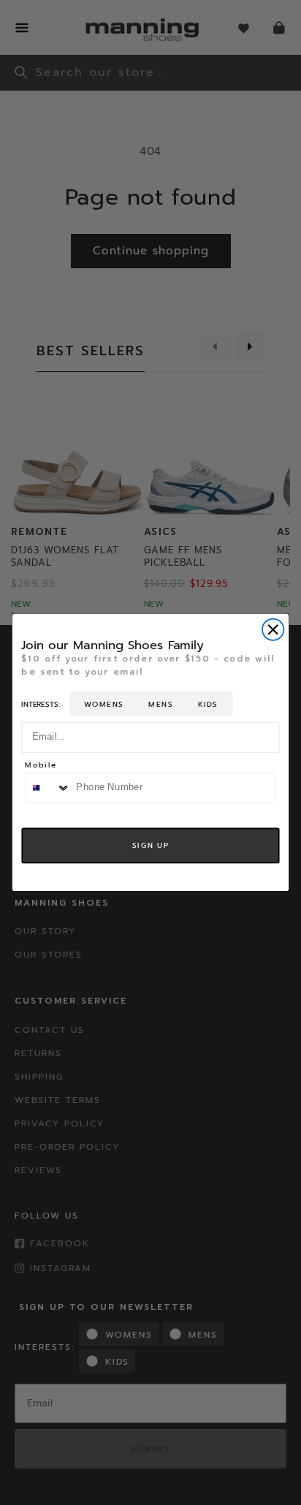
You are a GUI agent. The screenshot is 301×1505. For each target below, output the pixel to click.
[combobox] (48, 787)
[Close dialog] (272, 629)
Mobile (40, 766)
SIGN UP (150, 845)
